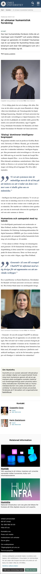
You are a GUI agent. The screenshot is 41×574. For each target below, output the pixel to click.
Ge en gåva (5, 540)
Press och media (7, 534)
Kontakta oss (6, 531)
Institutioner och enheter (10, 537)
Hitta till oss (5, 527)
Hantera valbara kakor (10, 566)
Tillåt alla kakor (31, 570)
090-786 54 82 (16, 412)
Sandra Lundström (9, 54)
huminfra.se (7, 392)
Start (2, 10)
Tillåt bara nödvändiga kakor (13, 570)
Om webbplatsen (7, 544)
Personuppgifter (7, 550)
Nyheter (8, 10)
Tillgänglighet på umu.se (10, 547)
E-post (13, 410)
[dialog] (20, 563)
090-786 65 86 (16, 424)
